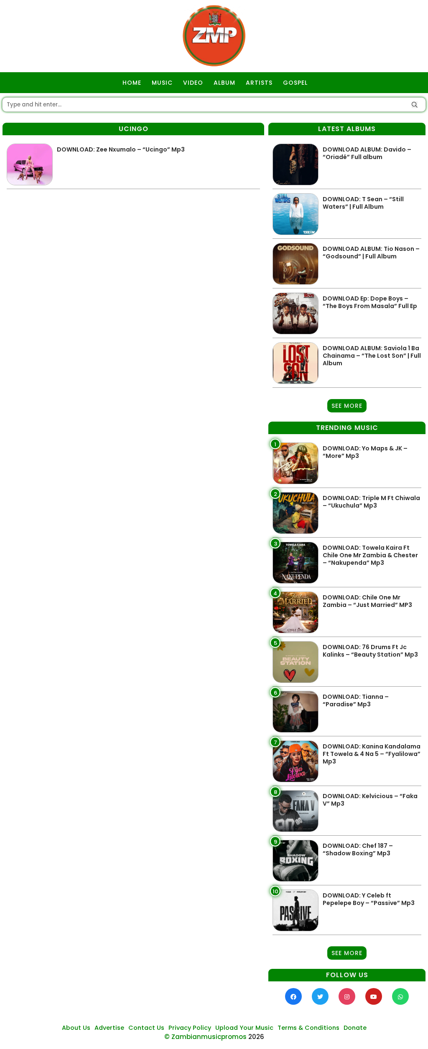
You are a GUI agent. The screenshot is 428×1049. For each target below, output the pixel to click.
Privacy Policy (189, 1028)
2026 (256, 1036)
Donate (355, 1028)
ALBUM (224, 82)
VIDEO (193, 82)
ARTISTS (259, 82)
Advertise (109, 1028)
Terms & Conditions (308, 1028)
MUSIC (162, 82)
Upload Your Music (244, 1028)
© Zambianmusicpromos (205, 1036)
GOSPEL (295, 82)
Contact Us (146, 1028)
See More (346, 406)
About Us (76, 1028)
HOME (131, 82)
